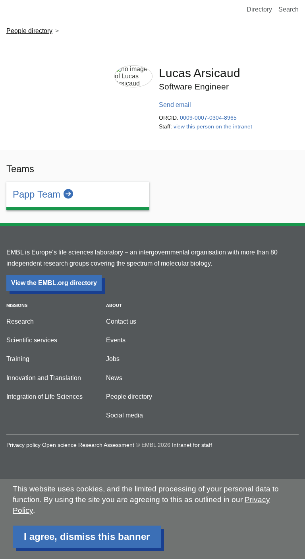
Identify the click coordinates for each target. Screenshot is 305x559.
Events (115, 340)
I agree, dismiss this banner (87, 536)
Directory (259, 9)
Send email (175, 104)
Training (17, 358)
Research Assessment (106, 445)
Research (20, 321)
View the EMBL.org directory (54, 283)
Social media (124, 415)
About (114, 305)
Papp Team (36, 194)
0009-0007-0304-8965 (208, 118)
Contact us (121, 321)
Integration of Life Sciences (44, 396)
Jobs (113, 358)
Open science (59, 445)
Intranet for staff (192, 445)
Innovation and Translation (43, 378)
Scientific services (31, 340)
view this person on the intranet (213, 126)
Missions (16, 305)
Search (288, 9)
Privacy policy (23, 445)
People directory (29, 30)
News (114, 378)
